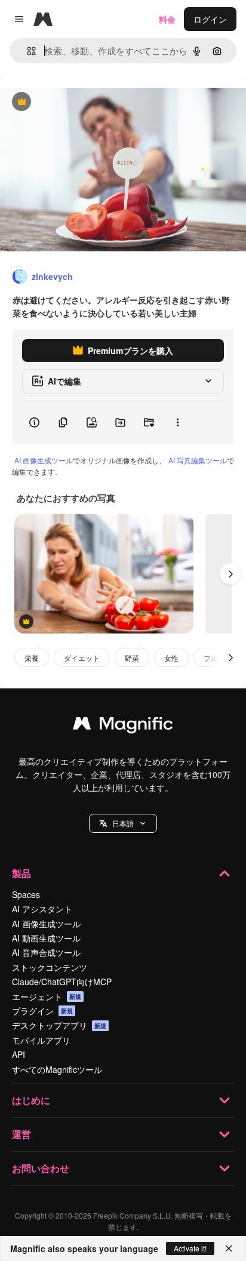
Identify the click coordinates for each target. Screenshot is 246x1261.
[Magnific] (123, 726)
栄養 (31, 658)
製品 (21, 873)
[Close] (229, 1248)
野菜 (132, 658)
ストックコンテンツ (49, 967)
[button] (123, 823)
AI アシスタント (42, 909)
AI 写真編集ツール (197, 460)
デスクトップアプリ (59, 1025)
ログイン (210, 19)
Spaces (26, 894)
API (18, 1054)
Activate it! (190, 1248)
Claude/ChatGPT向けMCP (62, 982)
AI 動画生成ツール (46, 938)
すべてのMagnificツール (57, 1069)
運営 (21, 1134)
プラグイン (42, 1011)
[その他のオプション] (177, 423)
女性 (171, 658)
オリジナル (82, 102)
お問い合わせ (40, 1168)
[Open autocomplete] (26, 51)
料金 (167, 19)
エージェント (46, 996)
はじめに (31, 1100)
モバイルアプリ (41, 1040)
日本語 (123, 823)
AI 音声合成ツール (46, 952)
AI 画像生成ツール (43, 460)
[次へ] (230, 573)
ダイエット (82, 658)
